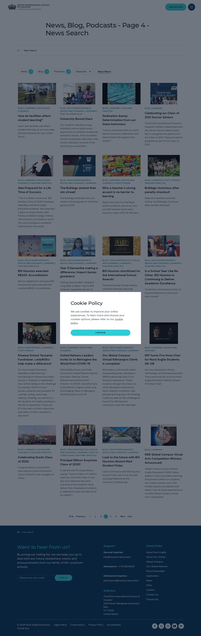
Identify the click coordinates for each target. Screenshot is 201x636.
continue (100, 333)
